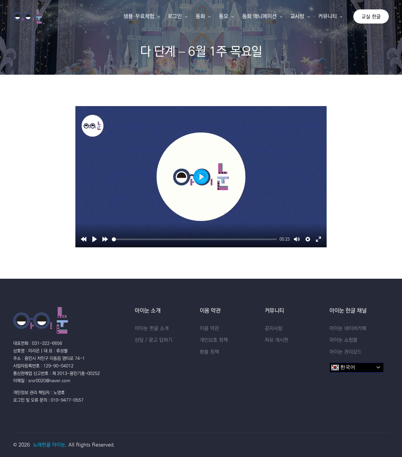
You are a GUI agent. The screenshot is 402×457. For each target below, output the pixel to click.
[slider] (194, 239)
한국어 (347, 367)
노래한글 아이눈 (49, 445)
